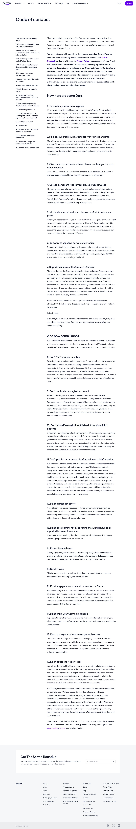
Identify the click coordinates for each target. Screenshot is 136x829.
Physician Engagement (70, 791)
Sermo (45, 783)
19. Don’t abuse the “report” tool (27, 148)
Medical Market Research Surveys (71, 802)
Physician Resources (79, 3)
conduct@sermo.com (56, 728)
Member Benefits (43, 3)
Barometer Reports (89, 812)
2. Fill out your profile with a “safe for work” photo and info (27, 45)
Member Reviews (48, 801)
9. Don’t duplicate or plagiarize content (26, 90)
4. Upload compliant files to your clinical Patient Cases (27, 60)
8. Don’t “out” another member (27, 85)
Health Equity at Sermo (50, 798)
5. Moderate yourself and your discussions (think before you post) (27, 67)
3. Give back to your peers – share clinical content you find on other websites (28, 52)
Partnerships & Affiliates (70, 798)
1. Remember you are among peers (26, 39)
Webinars (86, 798)
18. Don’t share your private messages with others (25, 142)
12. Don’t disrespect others (25, 109)
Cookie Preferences (109, 801)
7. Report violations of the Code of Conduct (27, 80)
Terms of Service (108, 791)
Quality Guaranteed (69, 794)
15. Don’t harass (21, 125)
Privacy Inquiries (108, 798)
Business (66, 783)
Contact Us (46, 805)
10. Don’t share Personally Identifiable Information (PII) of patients (27, 97)
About (30, 3)
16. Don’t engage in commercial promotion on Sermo (27, 130)
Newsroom (18, 3)
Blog (68, 3)
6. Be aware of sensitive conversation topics (24, 74)
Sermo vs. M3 (87, 805)
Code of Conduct (108, 794)
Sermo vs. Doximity (89, 801)
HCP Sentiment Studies (90, 816)
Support (85, 787)
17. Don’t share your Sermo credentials (25, 136)
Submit (113, 761)
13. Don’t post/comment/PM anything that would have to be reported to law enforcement (27, 115)
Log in (119, 3)
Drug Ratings (59, 3)
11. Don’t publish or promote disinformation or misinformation (27, 104)
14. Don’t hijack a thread (24, 122)
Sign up (129, 3)
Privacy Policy (83, 61)
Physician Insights (68, 787)
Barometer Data (88, 808)
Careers (45, 791)
